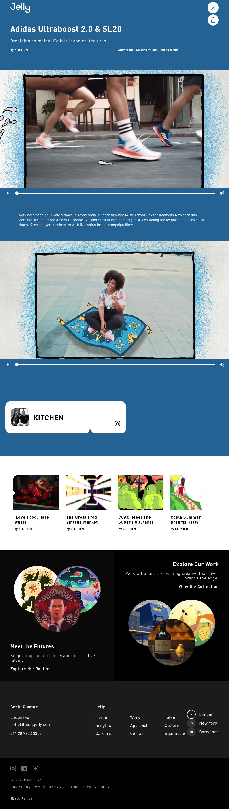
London (202, 714)
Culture (172, 725)
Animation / (126, 50)
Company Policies (95, 786)
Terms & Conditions (64, 786)
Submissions (176, 733)
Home (101, 717)
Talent (171, 717)
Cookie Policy (20, 786)
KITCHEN (21, 50)
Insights (103, 725)
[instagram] (117, 423)
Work (135, 717)
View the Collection (129, 553)
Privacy (39, 786)
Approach (139, 725)
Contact (137, 733)
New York (203, 723)
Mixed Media (170, 50)
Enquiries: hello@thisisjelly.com (30, 720)
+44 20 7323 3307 (26, 733)
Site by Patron (21, 798)
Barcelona (204, 731)
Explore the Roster (15, 553)
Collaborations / (148, 50)
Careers (103, 733)
